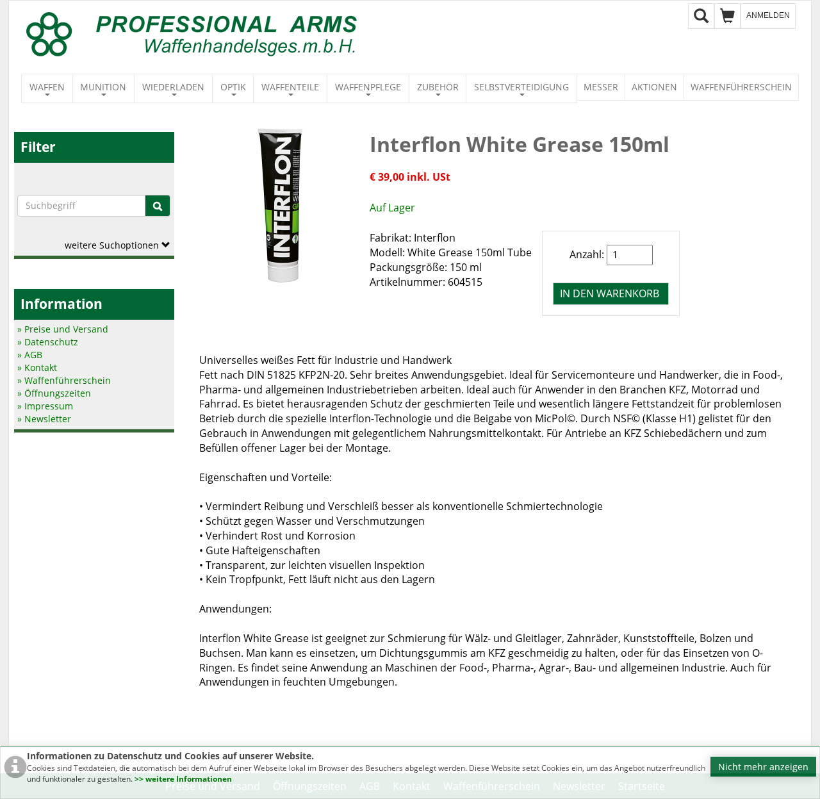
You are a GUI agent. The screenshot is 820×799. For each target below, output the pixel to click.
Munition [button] (103, 87)
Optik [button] (233, 87)
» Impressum (45, 406)
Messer (601, 87)
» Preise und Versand (62, 329)
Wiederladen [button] (173, 87)
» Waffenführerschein (64, 380)
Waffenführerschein (741, 87)
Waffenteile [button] (290, 87)
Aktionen (654, 87)
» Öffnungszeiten (54, 393)
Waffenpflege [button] (368, 87)
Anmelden (768, 15)
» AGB (29, 355)
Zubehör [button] (438, 87)
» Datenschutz (47, 342)
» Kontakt (37, 367)
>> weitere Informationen (183, 778)
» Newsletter (44, 419)
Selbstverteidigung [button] (521, 87)
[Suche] (157, 206)
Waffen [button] (47, 87)
